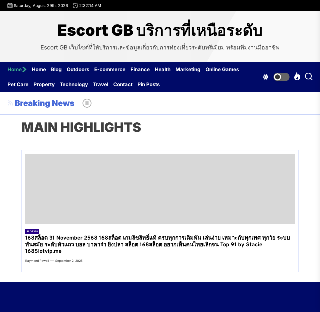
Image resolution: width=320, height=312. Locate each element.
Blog (56, 69)
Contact (122, 84)
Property (44, 84)
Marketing (188, 69)
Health (162, 69)
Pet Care (18, 84)
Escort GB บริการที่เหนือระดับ (160, 30)
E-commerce (110, 69)
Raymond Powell (37, 261)
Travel (100, 84)
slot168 (32, 231)
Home (15, 69)
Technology (74, 84)
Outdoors (78, 69)
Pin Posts (149, 84)
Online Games (222, 69)
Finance (140, 69)
